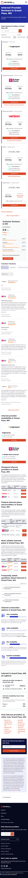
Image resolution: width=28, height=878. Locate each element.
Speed (4, 238)
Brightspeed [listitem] (12, 267)
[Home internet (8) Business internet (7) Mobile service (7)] (8, 37)
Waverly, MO (7, 720)
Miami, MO (20, 722)
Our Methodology (5, 819)
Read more (3, 312)
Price (4, 246)
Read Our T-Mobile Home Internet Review (14, 104)
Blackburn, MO (7, 727)
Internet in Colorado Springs (7, 854)
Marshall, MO (21, 725)
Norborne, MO (21, 724)
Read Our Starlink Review (14, 176)
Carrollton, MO (7, 731)
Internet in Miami (4, 846)
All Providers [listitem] (5, 267)
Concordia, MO (21, 729)
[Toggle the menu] (26, 2)
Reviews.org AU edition (9, 822)
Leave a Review (8, 258)
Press (2, 816)
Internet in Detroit (5, 851)
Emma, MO (20, 727)
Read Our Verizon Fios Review (14, 140)
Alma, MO (6, 729)
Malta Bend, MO (8, 722)
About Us (15, 790)
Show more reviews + (14, 410)
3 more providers (13, 215)
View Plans (13, 68)
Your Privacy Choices (6, 874)
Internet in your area (5, 843)
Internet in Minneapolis (6, 848)
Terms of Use (3, 868)
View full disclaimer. (7, 211)
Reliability (5, 242)
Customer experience (8, 249)
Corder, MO (7, 733)
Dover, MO (20, 720)
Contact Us (3, 813)
